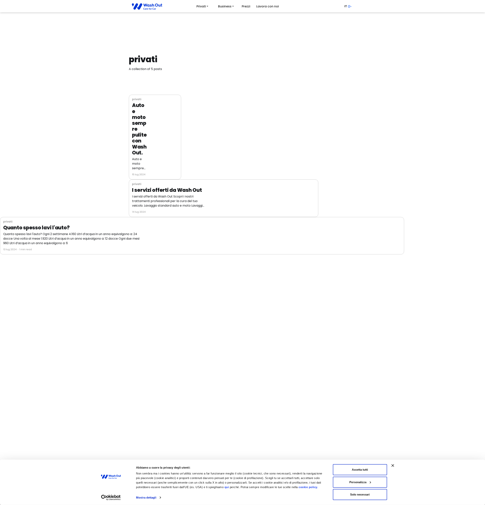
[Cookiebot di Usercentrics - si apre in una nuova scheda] (111, 497)
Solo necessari (360, 494)
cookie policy (308, 487)
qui (227, 487)
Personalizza (357, 482)
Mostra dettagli (146, 497)
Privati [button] (201, 6)
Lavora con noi (267, 6)
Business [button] (225, 6)
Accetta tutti (360, 469)
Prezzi (246, 6)
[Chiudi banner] (392, 465)
